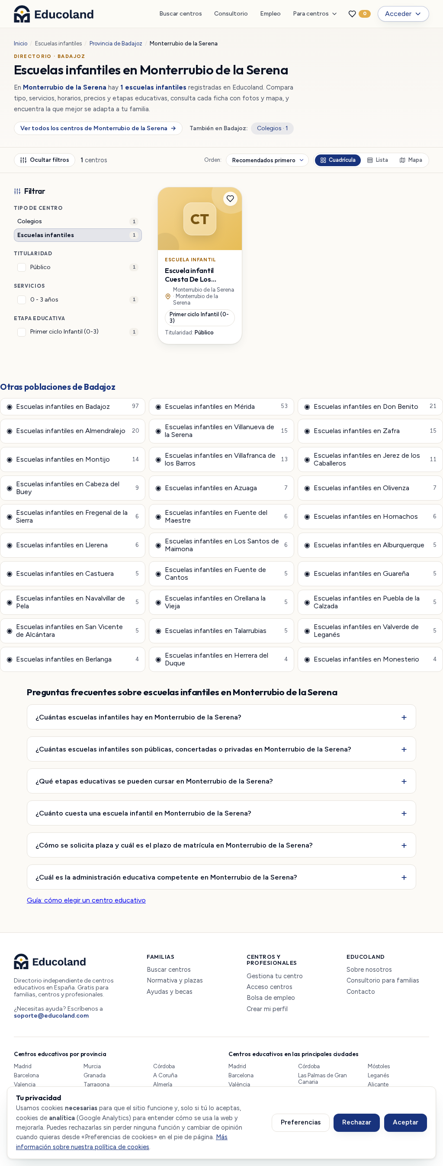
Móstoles (379, 1066)
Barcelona (26, 1075)
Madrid (23, 1066)
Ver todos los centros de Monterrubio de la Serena (98, 128)
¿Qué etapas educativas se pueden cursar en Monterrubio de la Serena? (154, 781)
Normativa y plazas (175, 980)
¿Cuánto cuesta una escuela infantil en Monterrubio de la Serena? (143, 813)
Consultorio (231, 13)
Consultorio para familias (383, 980)
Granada (94, 1075)
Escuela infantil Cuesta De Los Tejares (189, 279)
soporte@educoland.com (51, 1015)
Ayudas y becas (170, 992)
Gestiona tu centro (275, 976)
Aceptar (405, 1122)
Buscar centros (180, 13)
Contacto (361, 992)
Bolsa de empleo (271, 998)
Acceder (398, 14)
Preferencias (301, 1122)
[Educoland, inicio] (53, 13)
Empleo (270, 13)
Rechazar (356, 1122)
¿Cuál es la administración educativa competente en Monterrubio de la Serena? (166, 877)
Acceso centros (269, 987)
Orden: (213, 160)
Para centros (311, 13)
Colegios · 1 (272, 128)
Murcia (92, 1066)
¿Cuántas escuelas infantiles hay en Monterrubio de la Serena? (138, 717)
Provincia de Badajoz (116, 43)
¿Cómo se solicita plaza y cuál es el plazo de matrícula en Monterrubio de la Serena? (174, 845)
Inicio (20, 43)
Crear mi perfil (267, 1009)
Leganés (378, 1075)
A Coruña (165, 1075)
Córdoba (164, 1066)
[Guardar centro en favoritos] (230, 199)
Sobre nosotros (369, 969)
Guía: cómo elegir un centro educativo (86, 900)
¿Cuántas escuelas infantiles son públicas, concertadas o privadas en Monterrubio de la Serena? (193, 749)
